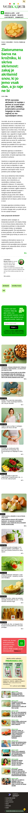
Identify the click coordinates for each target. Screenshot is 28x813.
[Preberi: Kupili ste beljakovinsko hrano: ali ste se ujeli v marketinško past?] (6, 748)
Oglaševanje (8, 805)
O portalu (10, 797)
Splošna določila (9, 799)
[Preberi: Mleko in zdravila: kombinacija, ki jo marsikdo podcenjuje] (6, 699)
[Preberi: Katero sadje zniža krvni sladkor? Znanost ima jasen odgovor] (6, 727)
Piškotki (7, 803)
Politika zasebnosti (9, 801)
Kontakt (7, 807)
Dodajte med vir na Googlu (14, 811)
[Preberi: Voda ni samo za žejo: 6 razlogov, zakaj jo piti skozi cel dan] (12, 409)
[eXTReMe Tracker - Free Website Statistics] (9, 796)
